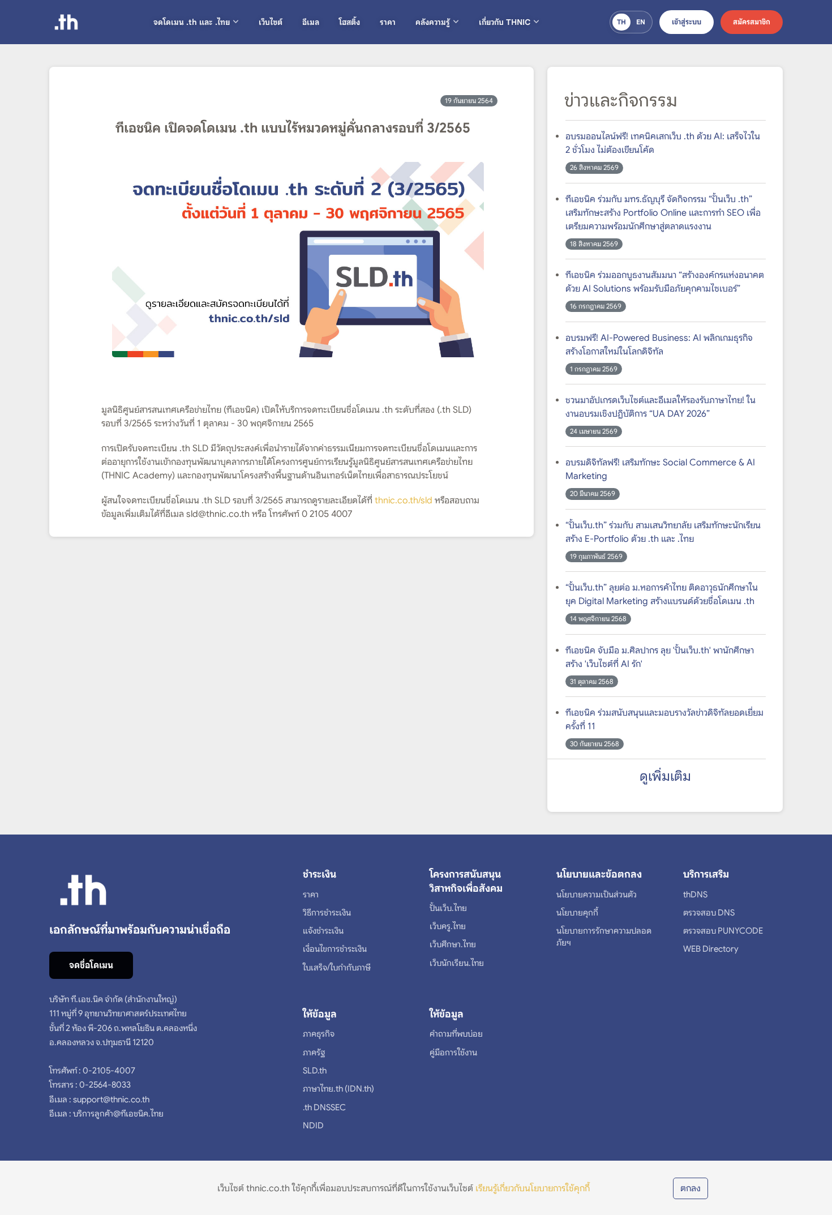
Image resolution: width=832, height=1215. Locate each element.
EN (640, 22)
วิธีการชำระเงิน (327, 913)
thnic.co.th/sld (403, 500)
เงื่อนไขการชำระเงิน (335, 949)
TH (621, 22)
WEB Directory (711, 949)
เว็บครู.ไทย (448, 926)
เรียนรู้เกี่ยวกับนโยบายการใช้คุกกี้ (532, 1188)
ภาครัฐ (314, 1052)
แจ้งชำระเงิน (323, 931)
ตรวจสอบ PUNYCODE (723, 931)
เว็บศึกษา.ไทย (453, 944)
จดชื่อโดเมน (91, 965)
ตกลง (690, 1188)
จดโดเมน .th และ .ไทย (191, 22)
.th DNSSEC (324, 1107)
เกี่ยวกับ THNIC (504, 22)
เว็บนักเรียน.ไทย (457, 963)
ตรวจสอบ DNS (709, 913)
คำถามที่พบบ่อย (456, 1034)
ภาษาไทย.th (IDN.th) (338, 1089)
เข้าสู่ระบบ (686, 22)
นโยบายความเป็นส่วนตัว (596, 894)
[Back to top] (806, 1161)
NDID (313, 1125)
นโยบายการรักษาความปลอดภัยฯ (603, 937)
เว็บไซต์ (270, 22)
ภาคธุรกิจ (318, 1034)
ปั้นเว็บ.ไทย (448, 908)
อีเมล (310, 22)
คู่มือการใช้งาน (453, 1052)
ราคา (388, 22)
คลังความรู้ (432, 22)
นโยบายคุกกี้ (577, 913)
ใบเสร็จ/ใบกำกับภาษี (337, 967)
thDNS (695, 894)
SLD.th (315, 1071)
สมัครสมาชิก (751, 22)
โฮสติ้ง (349, 22)
